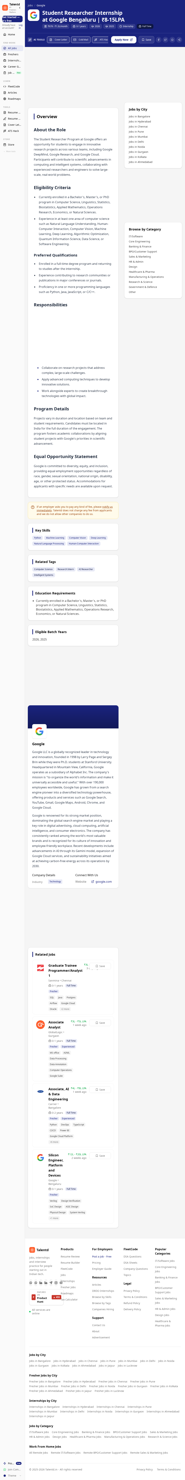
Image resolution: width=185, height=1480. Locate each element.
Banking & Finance (140, 246)
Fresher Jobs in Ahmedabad (46, 1391)
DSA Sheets (130, 1262)
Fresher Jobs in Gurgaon (132, 1386)
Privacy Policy (132, 1291)
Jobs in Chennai (138, 126)
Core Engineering (139, 241)
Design (133, 266)
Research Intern (66, 569)
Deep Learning (98, 537)
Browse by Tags (101, 1303)
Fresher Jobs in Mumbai (43, 1386)
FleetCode (67, 1268)
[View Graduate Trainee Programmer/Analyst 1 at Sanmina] (73, 987)
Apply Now (121, 39)
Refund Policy (132, 1303)
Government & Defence (143, 287)
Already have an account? (12, 26)
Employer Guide (101, 1268)
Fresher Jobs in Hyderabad (79, 1381)
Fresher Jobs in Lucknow (109, 1391)
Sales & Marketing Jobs (164, 1432)
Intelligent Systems (43, 575)
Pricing (96, 1262)
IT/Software (136, 236)
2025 (111, 26)
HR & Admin (136, 261)
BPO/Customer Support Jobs (130, 1432)
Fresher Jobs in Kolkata (164, 1386)
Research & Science (140, 282)
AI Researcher (86, 569)
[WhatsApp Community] (30, 1282)
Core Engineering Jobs (65, 1432)
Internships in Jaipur (41, 1416)
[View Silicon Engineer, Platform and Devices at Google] (73, 1186)
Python (37, 537)
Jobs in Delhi (136, 141)
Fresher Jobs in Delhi (73, 1386)
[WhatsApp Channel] (35, 1282)
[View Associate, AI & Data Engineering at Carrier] (73, 1115)
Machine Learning (55, 537)
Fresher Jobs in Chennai (112, 1381)
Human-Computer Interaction (84, 543)
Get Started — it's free (11, 19)
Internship (128, 26)
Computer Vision (77, 537)
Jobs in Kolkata (138, 157)
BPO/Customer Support (143, 251)
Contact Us (98, 1325)
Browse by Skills (101, 1297)
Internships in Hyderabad (78, 1406)
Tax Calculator (69, 1299)
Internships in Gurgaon (129, 1411)
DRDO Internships (103, 1291)
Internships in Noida (99, 1411)
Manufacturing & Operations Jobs (124, 1436)
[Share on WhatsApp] (172, 40)
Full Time (146, 26)
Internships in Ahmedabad (163, 1411)
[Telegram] (51, 1282)
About (95, 1331)
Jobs (30, 5)
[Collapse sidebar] (20, 8)
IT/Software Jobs (165, 1261)
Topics (127, 1275)
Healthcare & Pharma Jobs (85, 1436)
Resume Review (70, 1256)
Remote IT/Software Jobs (66, 1452)
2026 (97, 26)
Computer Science (43, 569)
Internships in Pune (140, 1406)
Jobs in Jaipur (107, 1365)
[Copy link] (179, 40)
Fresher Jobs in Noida (102, 1386)
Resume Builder (70, 1262)
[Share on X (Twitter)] (165, 40)
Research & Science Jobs (162, 1436)
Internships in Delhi (72, 1411)
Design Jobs (162, 1315)
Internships (68, 1281)
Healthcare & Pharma (142, 271)
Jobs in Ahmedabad (140, 162)
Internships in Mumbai (43, 1411)
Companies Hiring (103, 1309)
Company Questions (136, 1268)
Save (102, 966)
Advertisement (101, 1337)
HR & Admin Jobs (165, 1309)
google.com (104, 882)
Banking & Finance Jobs (96, 1432)
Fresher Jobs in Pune (142, 1381)
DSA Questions (132, 1256)
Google (41, 5)
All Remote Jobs (38, 1452)
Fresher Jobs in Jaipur (79, 1391)
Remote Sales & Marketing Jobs (149, 1452)
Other (132, 292)
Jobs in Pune (136, 131)
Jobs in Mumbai (138, 136)
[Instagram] (56, 1282)
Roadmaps (67, 1293)
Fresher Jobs (68, 1287)
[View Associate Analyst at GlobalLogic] (73, 1049)
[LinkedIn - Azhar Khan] (40, 1282)
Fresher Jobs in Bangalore (45, 1381)
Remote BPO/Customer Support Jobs (105, 1452)
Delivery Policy (132, 1309)
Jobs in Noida (137, 146)
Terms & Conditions (135, 1297)
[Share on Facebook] (159, 40)
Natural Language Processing (49, 543)
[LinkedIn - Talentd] (45, 1282)
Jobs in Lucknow (127, 1365)
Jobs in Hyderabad (140, 121)
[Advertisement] (73, 78)
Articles (96, 1284)
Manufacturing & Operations (146, 277)
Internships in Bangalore (44, 1406)
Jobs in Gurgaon (138, 152)
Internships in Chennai (111, 1406)
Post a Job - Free (101, 1256)
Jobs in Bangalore (139, 116)
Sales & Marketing (140, 256)
